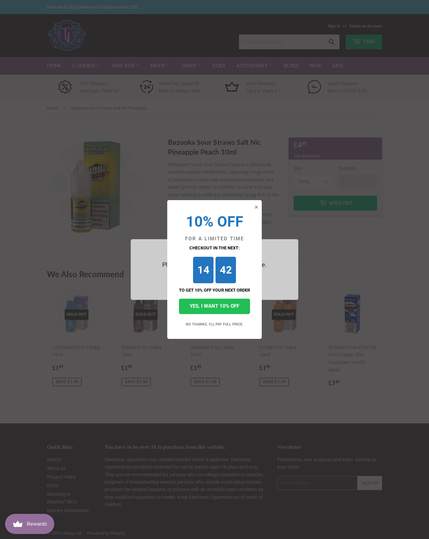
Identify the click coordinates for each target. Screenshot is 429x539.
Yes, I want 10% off (214, 306)
